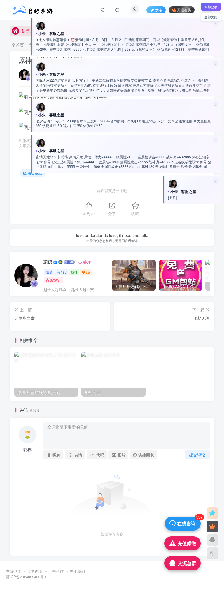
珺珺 (47, 262)
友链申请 (13, 571)
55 (88, 272)
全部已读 (210, 7)
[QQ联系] (212, 540)
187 (64, 272)
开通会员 (184, 9)
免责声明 (34, 571)
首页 (19, 45)
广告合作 (56, 571)
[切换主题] (212, 553)
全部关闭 (210, 17)
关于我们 (77, 571)
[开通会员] (212, 526)
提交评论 (197, 455)
